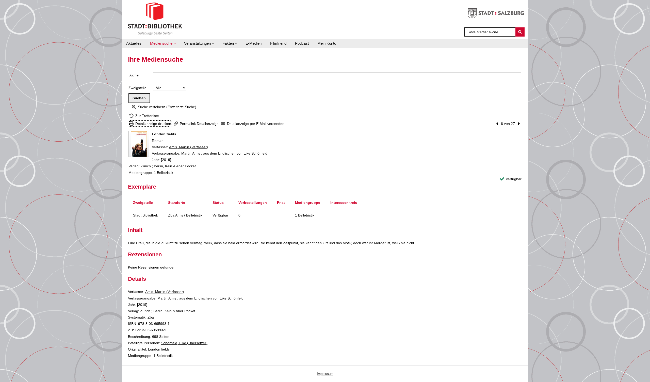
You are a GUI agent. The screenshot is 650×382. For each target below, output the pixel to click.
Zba (151, 317)
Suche (133, 75)
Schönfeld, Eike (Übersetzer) (184, 343)
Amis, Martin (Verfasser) (188, 147)
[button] (163, 43)
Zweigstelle (137, 88)
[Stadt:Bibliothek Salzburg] (155, 18)
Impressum (325, 374)
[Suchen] (520, 32)
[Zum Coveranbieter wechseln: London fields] (138, 144)
